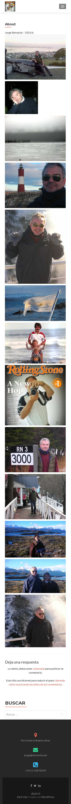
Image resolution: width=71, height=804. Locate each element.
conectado (39, 668)
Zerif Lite (22, 796)
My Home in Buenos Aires (35, 740)
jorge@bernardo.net (35, 755)
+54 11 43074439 (35, 770)
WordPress (47, 796)
